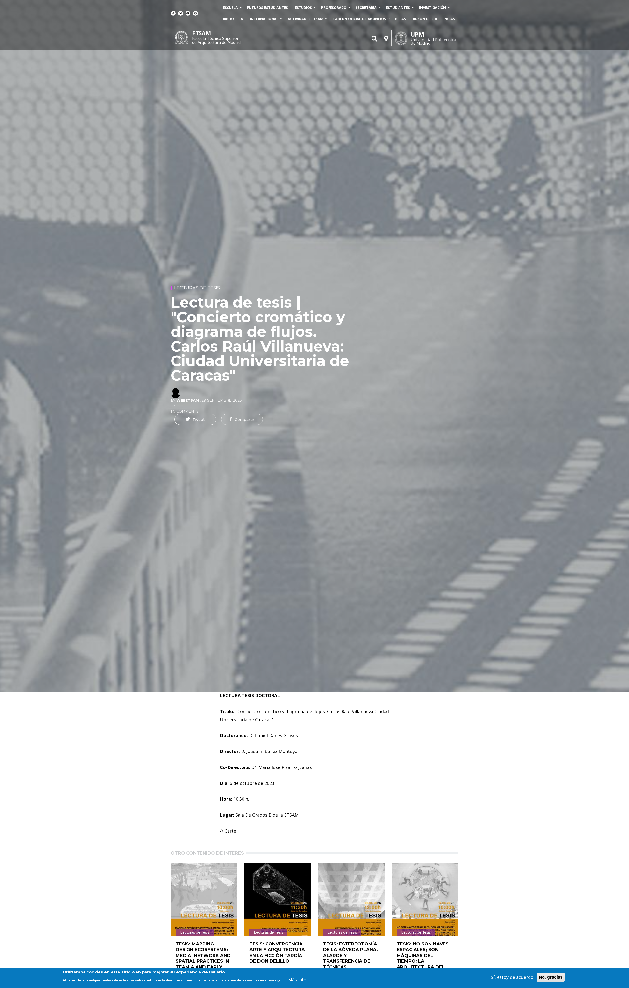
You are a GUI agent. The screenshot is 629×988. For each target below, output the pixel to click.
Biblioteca (233, 18)
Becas (400, 18)
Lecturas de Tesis (197, 288)
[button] (195, 419)
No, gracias (551, 977)
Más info (297, 979)
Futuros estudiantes (267, 7)
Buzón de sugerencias (434, 18)
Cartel (231, 831)
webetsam (187, 400)
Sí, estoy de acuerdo (512, 977)
